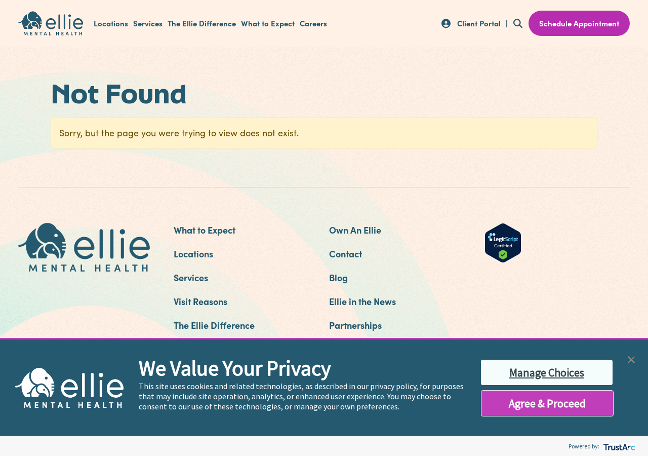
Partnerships (355, 325)
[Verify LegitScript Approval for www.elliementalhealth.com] (502, 242)
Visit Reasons (200, 301)
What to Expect (268, 23)
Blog (338, 277)
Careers (313, 23)
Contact (345, 253)
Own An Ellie (355, 229)
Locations (111, 23)
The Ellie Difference (202, 23)
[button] (631, 358)
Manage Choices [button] (546, 372)
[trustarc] (618, 446)
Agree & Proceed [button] (547, 403)
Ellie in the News (362, 301)
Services (148, 23)
